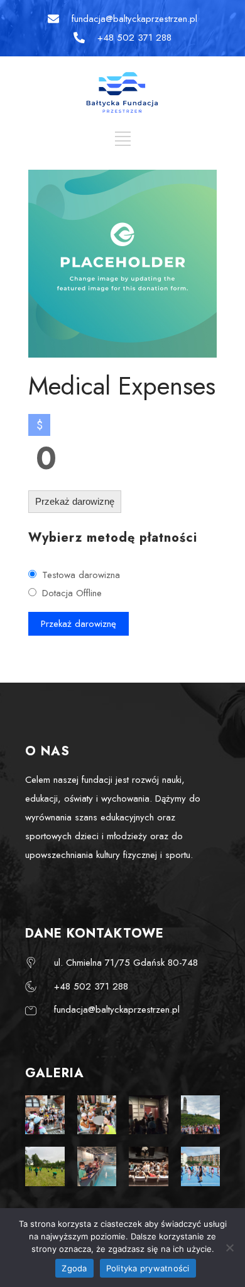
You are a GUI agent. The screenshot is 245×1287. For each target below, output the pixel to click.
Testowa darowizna (81, 575)
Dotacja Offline (72, 593)
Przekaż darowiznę (74, 501)
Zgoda (74, 1268)
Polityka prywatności (148, 1268)
